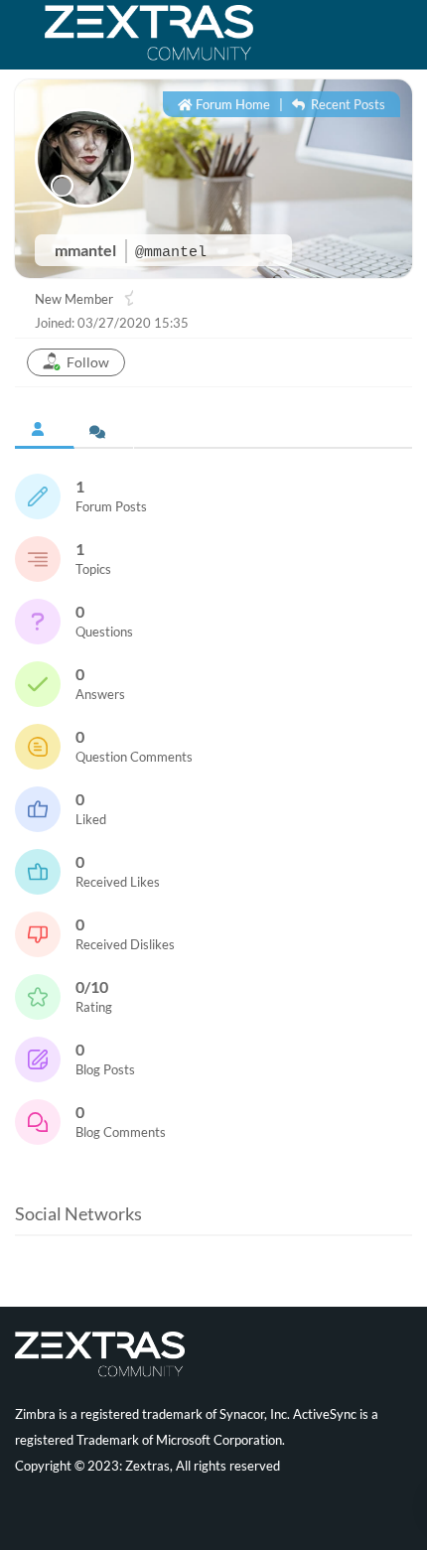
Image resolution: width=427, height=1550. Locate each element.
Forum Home (231, 104)
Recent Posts (346, 104)
